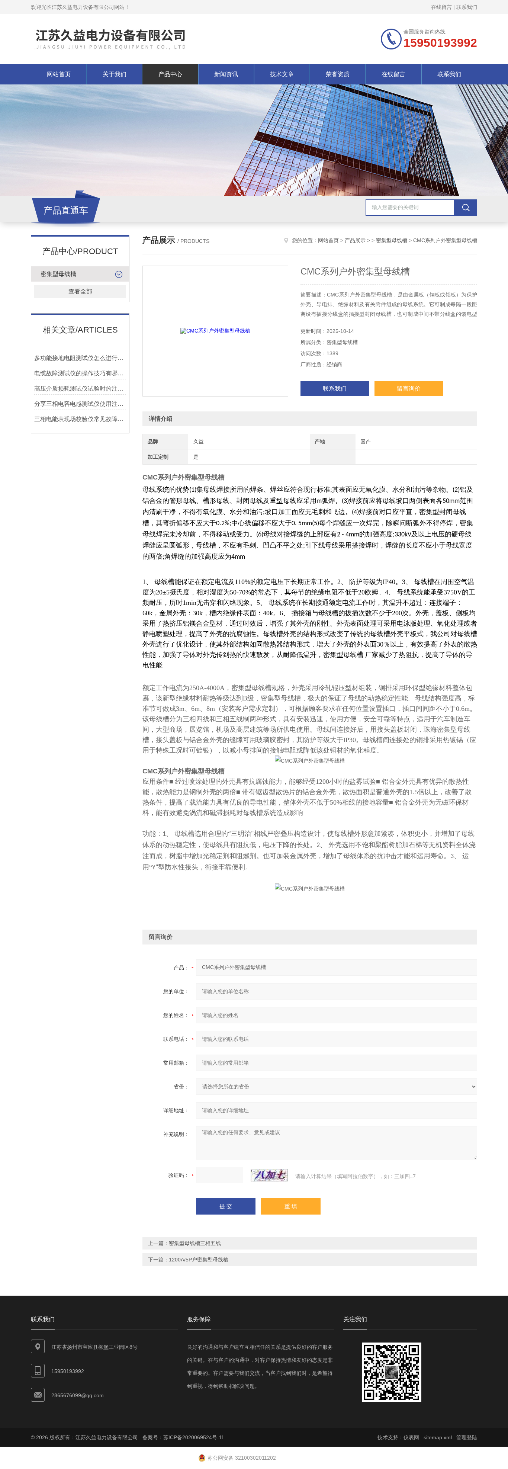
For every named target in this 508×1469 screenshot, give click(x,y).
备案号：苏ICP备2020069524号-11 (183, 1437)
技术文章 (282, 74)
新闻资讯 (226, 74)
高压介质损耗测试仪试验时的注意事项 (80, 388)
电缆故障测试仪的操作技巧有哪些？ (80, 373)
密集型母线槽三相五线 (195, 1243)
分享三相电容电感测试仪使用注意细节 (80, 404)
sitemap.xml (438, 1437)
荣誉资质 (338, 74)
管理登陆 (466, 1437)
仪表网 (411, 1437)
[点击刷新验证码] (269, 1175)
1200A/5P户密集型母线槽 (198, 1260)
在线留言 (441, 7)
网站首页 (59, 74)
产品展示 (355, 240)
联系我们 (466, 7)
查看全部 (80, 291)
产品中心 (170, 74)
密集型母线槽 (58, 274)
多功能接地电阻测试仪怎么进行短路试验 (80, 358)
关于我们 (114, 74)
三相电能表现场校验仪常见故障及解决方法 (80, 419)
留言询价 (409, 388)
